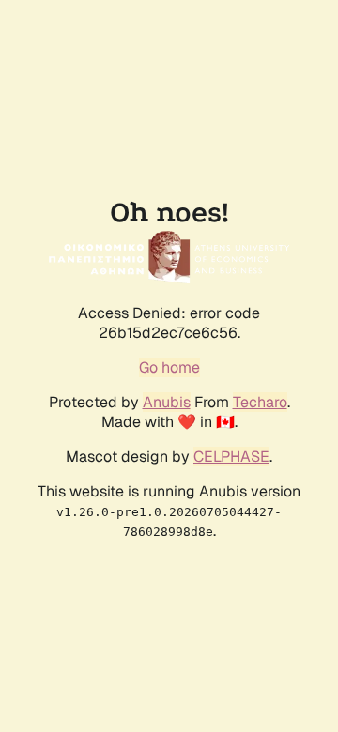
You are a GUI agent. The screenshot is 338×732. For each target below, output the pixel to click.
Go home (169, 367)
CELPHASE (231, 456)
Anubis (167, 402)
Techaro (260, 402)
